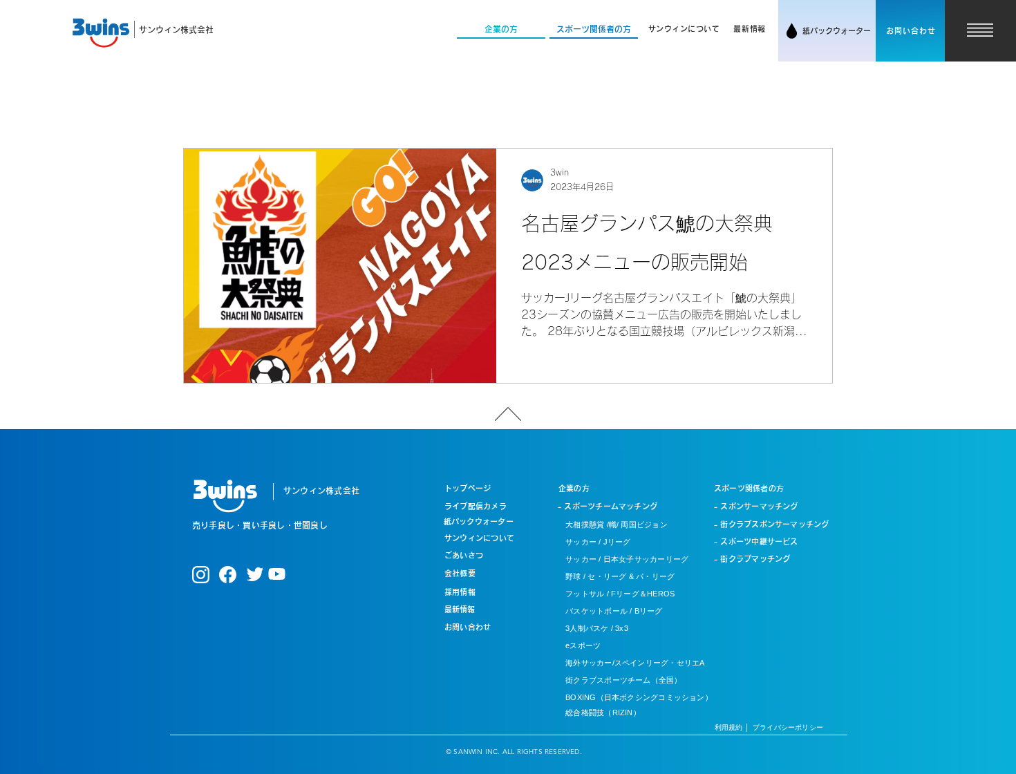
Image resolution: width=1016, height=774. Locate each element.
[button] (684, 29)
